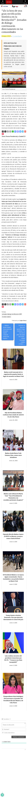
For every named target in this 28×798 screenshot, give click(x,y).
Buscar (25, 3)
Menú (2, 3)
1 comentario (17, 36)
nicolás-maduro (6, 317)
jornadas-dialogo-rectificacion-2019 (12, 314)
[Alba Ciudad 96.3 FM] (14, 6)
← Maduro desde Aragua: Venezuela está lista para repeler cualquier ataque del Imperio (7, 332)
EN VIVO (9, 2)
